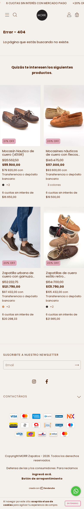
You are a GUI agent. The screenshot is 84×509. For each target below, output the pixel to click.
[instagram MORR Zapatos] (34, 381)
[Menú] (7, 15)
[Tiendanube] (42, 488)
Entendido (72, 503)
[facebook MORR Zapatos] (46, 381)
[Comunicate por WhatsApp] (76, 491)
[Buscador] (15, 15)
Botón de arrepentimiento (42, 478)
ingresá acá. (42, 474)
